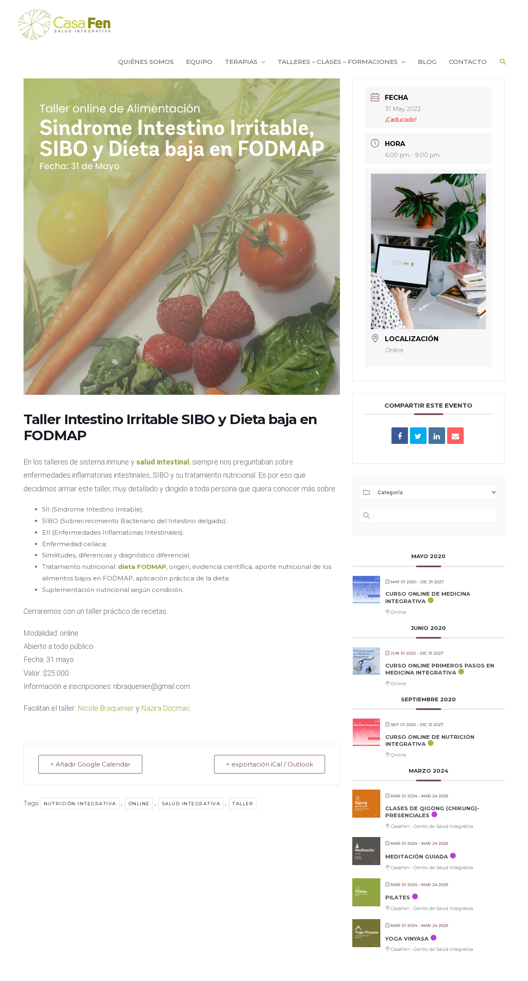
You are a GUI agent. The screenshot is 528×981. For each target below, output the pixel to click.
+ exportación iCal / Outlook (269, 764)
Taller (242, 803)
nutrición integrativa (80, 803)
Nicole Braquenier (107, 708)
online (139, 803)
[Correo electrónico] (455, 435)
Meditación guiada (416, 856)
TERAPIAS (241, 62)
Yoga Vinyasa (407, 938)
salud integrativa (191, 803)
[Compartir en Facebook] (399, 435)
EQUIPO (199, 62)
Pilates (397, 897)
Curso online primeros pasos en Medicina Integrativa (439, 669)
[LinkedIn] (437, 435)
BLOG (427, 62)
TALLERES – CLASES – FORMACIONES (338, 62)
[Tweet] (418, 435)
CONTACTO (468, 62)
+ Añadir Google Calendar (90, 764)
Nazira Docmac (165, 708)
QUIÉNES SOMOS (146, 62)
